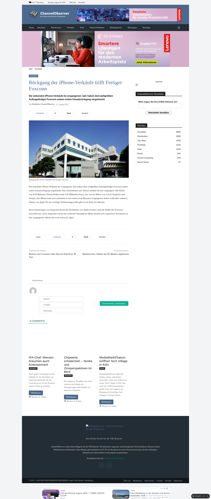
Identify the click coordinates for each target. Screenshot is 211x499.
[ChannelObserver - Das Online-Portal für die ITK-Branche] (49, 14)
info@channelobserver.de (114, 458)
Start (30, 69)
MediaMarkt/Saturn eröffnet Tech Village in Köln (113, 361)
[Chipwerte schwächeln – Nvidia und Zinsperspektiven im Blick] (78, 347)
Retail (102, 368)
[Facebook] (177, 2)
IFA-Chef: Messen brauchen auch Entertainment (41, 361)
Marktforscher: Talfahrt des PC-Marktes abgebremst (106, 254)
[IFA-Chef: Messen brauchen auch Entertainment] (43, 347)
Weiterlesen (36, 393)
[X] (180, 2)
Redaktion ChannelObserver (43, 104)
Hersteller (38, 69)
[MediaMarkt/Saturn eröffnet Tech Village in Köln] (114, 347)
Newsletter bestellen (158, 112)
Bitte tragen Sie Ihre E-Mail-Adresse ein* (158, 102)
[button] (178, 27)
